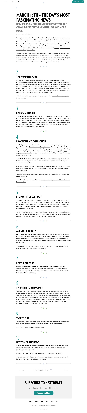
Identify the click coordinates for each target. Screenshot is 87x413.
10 (18, 338)
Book (47, 401)
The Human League (26, 76)
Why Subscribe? (16, 1)
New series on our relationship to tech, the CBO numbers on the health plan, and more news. (41, 27)
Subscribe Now (78, 1)
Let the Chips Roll (26, 263)
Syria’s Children (25, 112)
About (30, 401)
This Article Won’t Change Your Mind (39, 147)
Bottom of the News (27, 342)
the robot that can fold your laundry (36, 246)
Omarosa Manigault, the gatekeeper (33, 327)
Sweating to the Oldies (29, 287)
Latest (6, 1)
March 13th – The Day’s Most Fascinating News (43, 17)
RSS (57, 401)
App (42, 401)
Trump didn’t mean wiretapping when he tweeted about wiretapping (44, 323)
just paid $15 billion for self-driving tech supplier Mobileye (38, 268)
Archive (36, 401)
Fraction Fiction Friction (31, 141)
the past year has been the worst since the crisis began (36, 122)
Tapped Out (22, 318)
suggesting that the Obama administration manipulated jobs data (50, 158)
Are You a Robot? (26, 231)
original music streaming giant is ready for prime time (31, 303)
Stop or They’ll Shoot (29, 196)
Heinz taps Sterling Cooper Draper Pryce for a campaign (38, 353)
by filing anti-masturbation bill (55, 357)
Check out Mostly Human (45, 92)
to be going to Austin (39, 359)
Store (52, 401)
